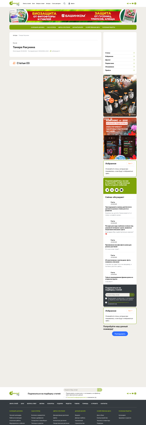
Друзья (120, 60)
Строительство (80, 423)
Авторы (48, 3)
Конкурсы (50, 403)
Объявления (120, 67)
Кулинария (122, 415)
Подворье (100, 423)
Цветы (55, 418)
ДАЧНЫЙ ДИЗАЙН (78, 27)
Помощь (85, 403)
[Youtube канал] (132, 3)
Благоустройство (102, 418)
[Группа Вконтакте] (130, 3)
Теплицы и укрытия (37, 423)
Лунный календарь (15, 415)
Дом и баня (100, 415)
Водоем (77, 415)
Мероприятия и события (17, 423)
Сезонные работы (15, 420)
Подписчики (120, 63)
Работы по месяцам (15, 418)
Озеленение (79, 420)
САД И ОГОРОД (51, 27)
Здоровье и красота (125, 418)
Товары (76, 403)
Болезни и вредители (38, 415)
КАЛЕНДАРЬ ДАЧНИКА (37, 27)
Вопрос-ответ (40, 3)
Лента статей (27, 3)
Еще (129, 163)
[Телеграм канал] (127, 3)
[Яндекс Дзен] (135, 3)
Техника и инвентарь (103, 420)
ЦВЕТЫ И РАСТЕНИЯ (64, 27)
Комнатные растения (59, 420)
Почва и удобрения (37, 418)
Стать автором (56, 3)
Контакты (104, 403)
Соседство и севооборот (39, 420)
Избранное (120, 56)
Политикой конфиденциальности (119, 302)
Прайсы (120, 70)
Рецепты (69, 403)
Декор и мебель (80, 418)
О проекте (94, 403)
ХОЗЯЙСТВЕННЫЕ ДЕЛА (93, 27)
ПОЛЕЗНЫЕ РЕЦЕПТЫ (108, 27)
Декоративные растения (61, 415)
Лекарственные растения (61, 423)
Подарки (60, 403)
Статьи (120, 53)
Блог (33, 3)
